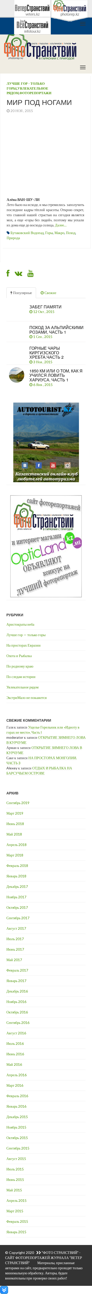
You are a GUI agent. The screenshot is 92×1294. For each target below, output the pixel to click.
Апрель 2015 (16, 1200)
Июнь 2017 (15, 949)
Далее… (60, 225)
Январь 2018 (16, 876)
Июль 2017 (15, 939)
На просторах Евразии (23, 645)
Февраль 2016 (17, 1096)
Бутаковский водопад (27, 233)
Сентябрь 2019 (17, 803)
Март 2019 (14, 813)
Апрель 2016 (16, 1075)
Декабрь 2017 (17, 886)
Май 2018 (14, 834)
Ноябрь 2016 (16, 1001)
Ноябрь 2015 (16, 1127)
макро (59, 233)
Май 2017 (14, 960)
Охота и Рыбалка (19, 656)
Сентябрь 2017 (17, 918)
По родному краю (19, 666)
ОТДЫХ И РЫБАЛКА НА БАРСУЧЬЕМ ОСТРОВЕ (39, 770)
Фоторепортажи (35, 93)
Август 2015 (16, 1158)
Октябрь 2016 (17, 1012)
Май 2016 (14, 1064)
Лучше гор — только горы (25, 635)
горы (49, 233)
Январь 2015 (16, 1232)
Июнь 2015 (15, 1179)
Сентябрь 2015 (17, 1148)
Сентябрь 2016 (17, 1022)
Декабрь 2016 (17, 991)
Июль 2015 (15, 1169)
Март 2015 (14, 1211)
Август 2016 (16, 1033)
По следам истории (21, 676)
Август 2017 (16, 928)
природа (13, 238)
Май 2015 (14, 1190)
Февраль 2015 (17, 1221)
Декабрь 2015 (17, 1117)
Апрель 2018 (16, 844)
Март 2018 (14, 855)
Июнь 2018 (15, 823)
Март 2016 (14, 1085)
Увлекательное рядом (22, 687)
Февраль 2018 (17, 865)
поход (70, 233)
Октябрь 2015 (17, 1137)
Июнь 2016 (15, 1054)
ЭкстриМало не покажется (26, 697)
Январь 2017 (16, 980)
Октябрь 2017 (17, 907)
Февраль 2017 (17, 970)
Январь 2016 (16, 1106)
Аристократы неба (20, 624)
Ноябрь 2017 (16, 897)
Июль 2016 (15, 1043)
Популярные (22, 293)
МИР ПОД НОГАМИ (39, 102)
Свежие (50, 293)
